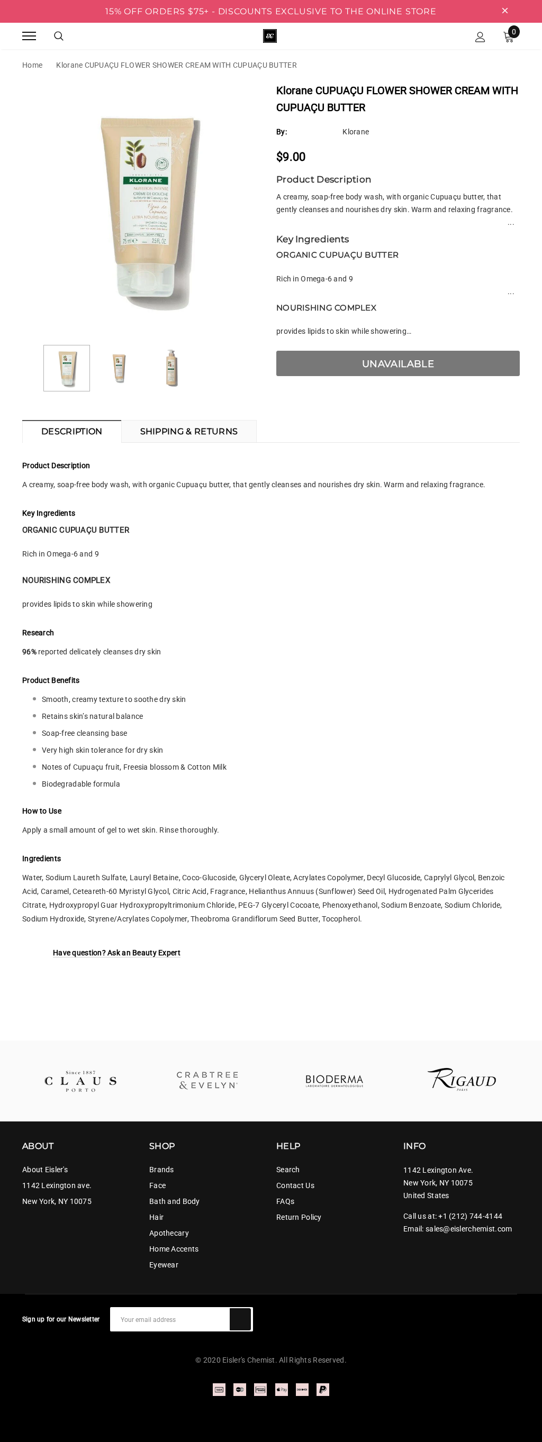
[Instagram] (515, 1314)
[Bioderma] (334, 1081)
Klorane (355, 131)
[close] (505, 11)
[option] (144, 207)
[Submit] (240, 1319)
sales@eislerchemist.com (469, 1229)
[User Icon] (480, 36)
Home (32, 65)
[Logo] (270, 35)
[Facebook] (496, 1314)
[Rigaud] (461, 1081)
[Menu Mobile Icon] (29, 35)
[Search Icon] (59, 36)
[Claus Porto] (80, 1081)
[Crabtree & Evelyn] (207, 1081)
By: (281, 131)
